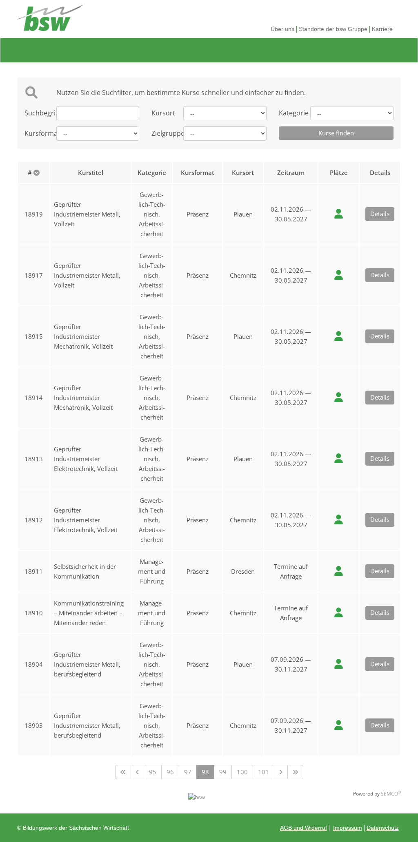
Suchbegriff (34, 112)
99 (223, 772)
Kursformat (34, 133)
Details (379, 214)
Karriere (382, 29)
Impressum (347, 827)
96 (170, 772)
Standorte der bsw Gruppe (333, 29)
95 (152, 772)
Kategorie (288, 112)
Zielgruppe (161, 133)
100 (242, 772)
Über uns (282, 29)
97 (187, 772)
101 (263, 772)
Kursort (161, 112)
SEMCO (391, 793)
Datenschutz (383, 827)
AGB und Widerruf (303, 827)
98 (205, 772)
